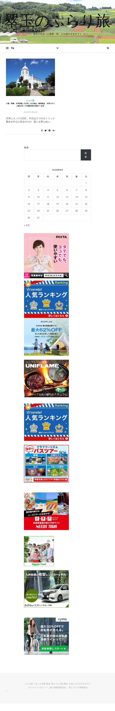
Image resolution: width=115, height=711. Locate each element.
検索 (26, 147)
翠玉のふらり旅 (57, 20)
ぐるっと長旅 (40, 683)
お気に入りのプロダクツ (80, 683)
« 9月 (27, 225)
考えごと (55, 683)
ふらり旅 (30, 100)
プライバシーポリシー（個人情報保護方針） (48, 687)
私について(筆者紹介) (78, 687)
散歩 (48, 683)
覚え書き (64, 683)
